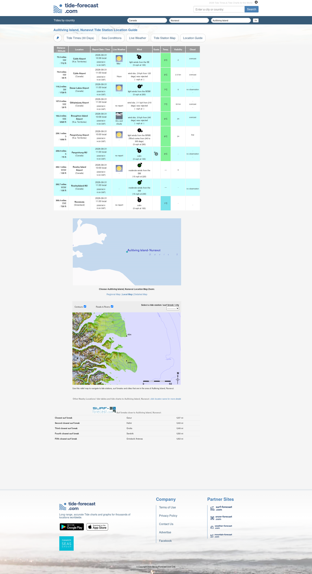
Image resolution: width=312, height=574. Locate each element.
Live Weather (137, 38)
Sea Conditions (112, 38)
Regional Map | (114, 294)
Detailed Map (140, 294)
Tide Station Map (165, 38)
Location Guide (193, 38)
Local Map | (128, 294)
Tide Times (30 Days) (80, 38)
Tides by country (64, 20)
